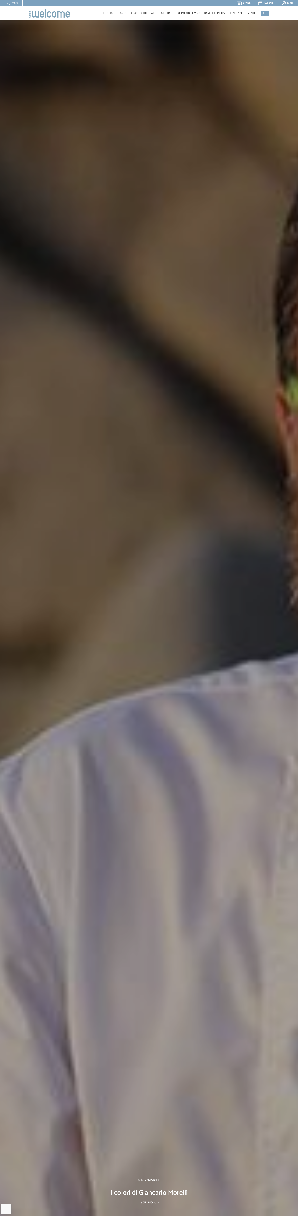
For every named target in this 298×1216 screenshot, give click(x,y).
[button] (10, 3)
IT (263, 13)
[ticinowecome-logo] (49, 13)
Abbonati (268, 3)
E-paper (245, 4)
